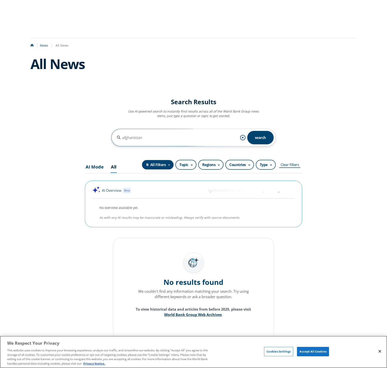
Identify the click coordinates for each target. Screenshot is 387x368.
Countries (237, 164)
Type (264, 164)
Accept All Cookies (312, 351)
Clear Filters (290, 164)
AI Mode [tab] (95, 167)
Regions (209, 164)
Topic (183, 164)
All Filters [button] (158, 164)
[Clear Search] (242, 137)
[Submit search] (118, 137)
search (260, 137)
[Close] (380, 351)
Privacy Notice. (94, 363)
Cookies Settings (279, 351)
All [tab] (114, 167)
